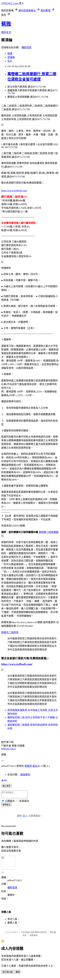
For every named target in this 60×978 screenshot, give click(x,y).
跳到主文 (6, 32)
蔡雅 (6, 24)
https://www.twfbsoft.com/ (14, 190)
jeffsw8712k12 (8, 748)
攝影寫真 (26, 47)
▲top (4, 780)
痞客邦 (28, 766)
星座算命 (25, 774)
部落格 (11, 57)
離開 (18, 972)
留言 (34, 766)
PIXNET (14, 932)
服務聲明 (34, 935)
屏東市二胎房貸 (9, 632)
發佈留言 (6, 804)
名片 (9, 61)
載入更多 (6, 786)
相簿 (9, 53)
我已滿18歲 (7, 972)
